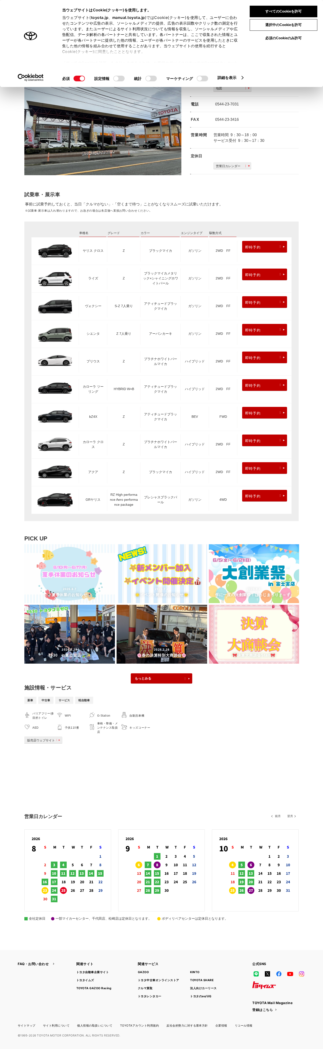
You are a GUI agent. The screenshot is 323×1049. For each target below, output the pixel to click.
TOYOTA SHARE (202, 980)
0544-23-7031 (227, 104)
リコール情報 (244, 1025)
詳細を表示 (227, 77)
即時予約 (253, 247)
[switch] (119, 78)
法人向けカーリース (203, 988)
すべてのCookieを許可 (283, 11)
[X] (267, 974)
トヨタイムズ (85, 980)
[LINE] (256, 974)
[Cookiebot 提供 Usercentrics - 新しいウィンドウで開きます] (30, 77)
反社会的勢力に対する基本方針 (187, 1025)
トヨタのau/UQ (200, 996)
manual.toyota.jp (128, 17)
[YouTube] (290, 974)
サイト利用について (56, 1025)
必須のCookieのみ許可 (283, 38)
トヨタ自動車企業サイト (92, 972)
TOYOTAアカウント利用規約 (139, 1025)
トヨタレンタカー (150, 996)
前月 (278, 816)
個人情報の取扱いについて (95, 1025)
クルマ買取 (145, 988)
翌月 (290, 816)
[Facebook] (279, 974)
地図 (219, 88)
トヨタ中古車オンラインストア (158, 980)
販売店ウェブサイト (41, 740)
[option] (102, 122)
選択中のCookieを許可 (283, 25)
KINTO (194, 972)
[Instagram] (301, 974)
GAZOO (143, 972)
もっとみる (143, 678)
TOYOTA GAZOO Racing (93, 988)
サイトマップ (26, 1025)
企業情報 (221, 1025)
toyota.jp (100, 17)
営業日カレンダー (228, 166)
